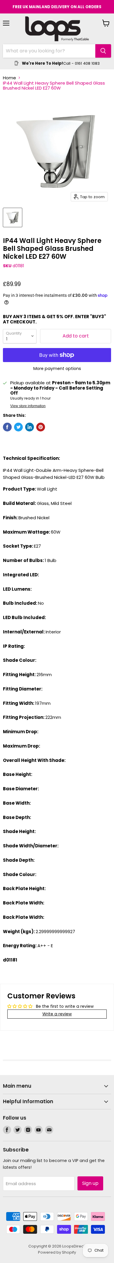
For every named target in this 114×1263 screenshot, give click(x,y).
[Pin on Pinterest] (40, 427)
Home (9, 77)
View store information (28, 406)
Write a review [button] (57, 1014)
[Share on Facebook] (7, 427)
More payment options (57, 368)
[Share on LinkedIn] (29, 427)
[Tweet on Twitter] (18, 427)
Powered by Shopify (57, 1252)
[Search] (103, 51)
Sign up (90, 1183)
